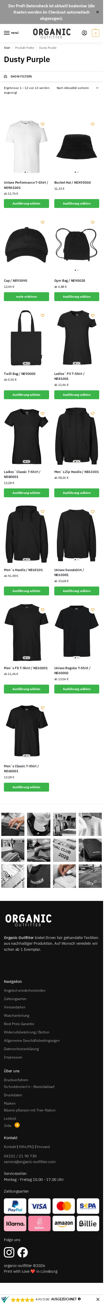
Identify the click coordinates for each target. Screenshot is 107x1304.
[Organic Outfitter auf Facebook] (22, 1252)
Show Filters (21, 76)
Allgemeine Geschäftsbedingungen (32, 1040)
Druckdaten (13, 1095)
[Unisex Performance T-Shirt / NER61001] (26, 147)
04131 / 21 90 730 (20, 1155)
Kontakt (10, 1146)
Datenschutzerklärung (21, 1048)
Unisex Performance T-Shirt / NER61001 (26, 185)
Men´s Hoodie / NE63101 (23, 570)
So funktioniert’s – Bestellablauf (29, 1086)
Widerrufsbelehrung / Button (26, 1032)
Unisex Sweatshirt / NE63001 (69, 572)
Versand (43, 1146)
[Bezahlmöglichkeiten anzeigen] (51, 1214)
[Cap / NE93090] (26, 245)
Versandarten (14, 1007)
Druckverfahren (16, 1080)
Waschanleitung (16, 1015)
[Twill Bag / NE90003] (26, 338)
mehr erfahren (26, 296)
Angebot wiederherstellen (24, 990)
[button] (95, 33)
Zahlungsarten (15, 998)
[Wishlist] (42, 124)
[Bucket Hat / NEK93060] (76, 147)
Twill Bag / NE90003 (20, 374)
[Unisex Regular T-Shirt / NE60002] (76, 632)
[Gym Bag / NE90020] (76, 245)
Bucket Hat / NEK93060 (72, 182)
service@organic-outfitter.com (29, 1161)
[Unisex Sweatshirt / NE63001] (76, 534)
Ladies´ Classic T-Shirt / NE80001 (22, 474)
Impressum (13, 1057)
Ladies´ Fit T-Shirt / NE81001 (69, 376)
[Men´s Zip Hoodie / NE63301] (76, 436)
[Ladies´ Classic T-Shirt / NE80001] (26, 436)
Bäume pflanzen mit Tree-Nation (30, 1110)
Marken (10, 1103)
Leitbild (10, 1118)
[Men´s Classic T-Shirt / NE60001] (26, 730)
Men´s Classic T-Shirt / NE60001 (21, 769)
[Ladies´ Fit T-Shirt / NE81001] (76, 338)
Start (7, 48)
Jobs (7, 1125)
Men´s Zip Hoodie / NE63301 (76, 472)
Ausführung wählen (26, 203)
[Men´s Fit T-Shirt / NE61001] (26, 632)
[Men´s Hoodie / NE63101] (26, 534)
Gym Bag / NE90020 (69, 280)
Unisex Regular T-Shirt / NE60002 (72, 670)
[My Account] (84, 33)
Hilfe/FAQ (26, 1146)
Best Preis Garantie (19, 1023)
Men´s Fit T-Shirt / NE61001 (26, 668)
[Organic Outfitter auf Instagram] (9, 1252)
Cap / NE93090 (15, 280)
